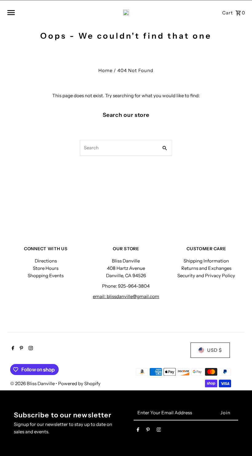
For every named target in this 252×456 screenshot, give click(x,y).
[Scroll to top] (239, 440)
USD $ (214, 350)
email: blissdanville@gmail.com (126, 296)
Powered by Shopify (79, 383)
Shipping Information (206, 261)
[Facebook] (12, 349)
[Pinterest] (20, 349)
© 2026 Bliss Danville (33, 383)
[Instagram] (30, 349)
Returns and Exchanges (206, 268)
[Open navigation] (49, 12)
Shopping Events (46, 275)
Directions (46, 261)
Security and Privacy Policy (206, 275)
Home (105, 70)
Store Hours (45, 268)
